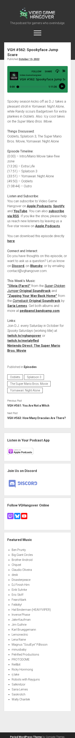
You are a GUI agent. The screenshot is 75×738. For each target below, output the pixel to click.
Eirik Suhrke (19, 589)
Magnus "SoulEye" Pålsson (30, 644)
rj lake (15, 674)
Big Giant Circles (22, 555)
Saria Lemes (17, 306)
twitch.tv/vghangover (24, 336)
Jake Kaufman (21, 619)
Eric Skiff (17, 594)
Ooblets (15, 377)
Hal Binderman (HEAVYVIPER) (31, 609)
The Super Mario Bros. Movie (29, 383)
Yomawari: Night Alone (25, 390)
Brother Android (22, 559)
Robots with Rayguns (26, 679)
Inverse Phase (21, 614)
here (11, 241)
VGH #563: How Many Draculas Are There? (36, 418)
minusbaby (19, 649)
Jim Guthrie (19, 624)
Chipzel (16, 564)
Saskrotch (18, 694)
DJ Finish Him (21, 584)
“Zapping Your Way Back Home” (32, 296)
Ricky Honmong (22, 669)
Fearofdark (19, 599)
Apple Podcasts (39, 206)
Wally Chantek (21, 699)
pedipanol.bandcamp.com (40, 311)
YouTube (20, 211)
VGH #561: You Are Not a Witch (28, 405)
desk (15, 574)
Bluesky (36, 266)
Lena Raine (19, 639)
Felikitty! (17, 604)
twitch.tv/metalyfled (23, 341)
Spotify (58, 206)
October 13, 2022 (29, 59)
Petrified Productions (25, 654)
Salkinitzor (18, 684)
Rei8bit (16, 664)
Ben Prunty (19, 550)
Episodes (30, 367)
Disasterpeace (21, 579)
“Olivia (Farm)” (18, 286)
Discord (18, 266)
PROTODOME (21, 659)
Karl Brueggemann (24, 629)
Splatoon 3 (34, 377)
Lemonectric (20, 634)
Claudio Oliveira (22, 569)
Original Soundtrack (36, 301)
